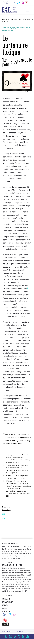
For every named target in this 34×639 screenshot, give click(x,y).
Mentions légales (7, 631)
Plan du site (19, 631)
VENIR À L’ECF (6, 599)
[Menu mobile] (27, 10)
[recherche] (4, 3)
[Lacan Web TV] (26, 3)
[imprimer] (3, 514)
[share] (3, 517)
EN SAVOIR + (9, 563)
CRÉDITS (4, 608)
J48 (8, 22)
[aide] (7, 3)
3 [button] (27, 288)
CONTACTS (5, 605)
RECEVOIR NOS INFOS (8, 602)
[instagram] (22, 3)
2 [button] (29, 278)
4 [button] (8, 343)
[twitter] (18, 3)
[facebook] (14, 3)
